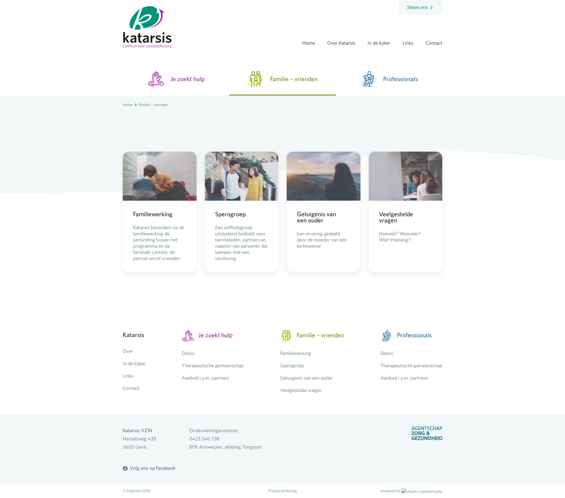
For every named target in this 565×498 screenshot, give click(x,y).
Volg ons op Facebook (152, 468)
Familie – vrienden (294, 78)
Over (128, 351)
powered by (391, 490)
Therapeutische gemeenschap (213, 365)
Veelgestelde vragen (301, 390)
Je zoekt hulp (187, 78)
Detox (188, 353)
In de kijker (134, 363)
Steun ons (418, 7)
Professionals (400, 78)
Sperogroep (292, 365)
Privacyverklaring (282, 490)
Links (128, 375)
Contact (131, 388)
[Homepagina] (147, 24)
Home (128, 104)
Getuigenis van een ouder (306, 377)
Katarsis (133, 334)
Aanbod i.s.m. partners (205, 377)
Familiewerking (295, 353)
